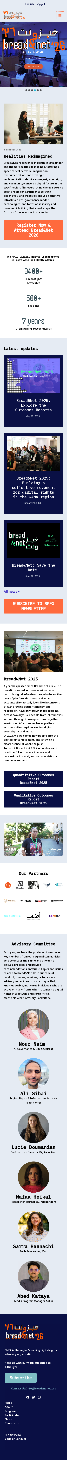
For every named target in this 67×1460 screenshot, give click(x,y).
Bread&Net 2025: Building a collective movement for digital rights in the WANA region (33, 487)
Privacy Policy (13, 1434)
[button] (26, 90)
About (9, 1407)
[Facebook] (27, 1397)
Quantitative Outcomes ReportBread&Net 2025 (33, 779)
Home (8, 1403)
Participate (12, 1415)
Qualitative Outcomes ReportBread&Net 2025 (33, 799)
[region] (33, 57)
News (8, 1419)
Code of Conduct (15, 1439)
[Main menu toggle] (60, 15)
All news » (12, 591)
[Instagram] (39, 1397)
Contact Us (12, 1423)
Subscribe (21, 1377)
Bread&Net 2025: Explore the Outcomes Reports (33, 405)
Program (10, 1411)
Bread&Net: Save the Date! (33, 567)
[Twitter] (33, 1397)
